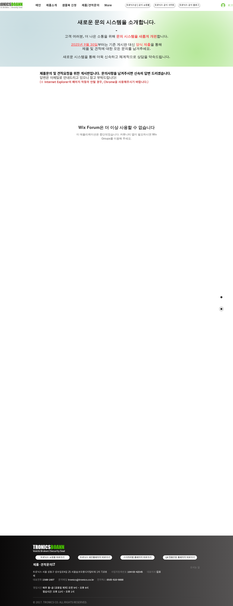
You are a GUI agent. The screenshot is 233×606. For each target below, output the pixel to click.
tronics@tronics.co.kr (81, 580)
